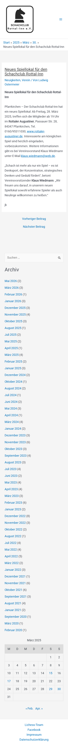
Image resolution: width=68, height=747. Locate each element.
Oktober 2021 (13, 590)
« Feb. (29, 708)
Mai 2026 (11, 281)
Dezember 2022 (15, 516)
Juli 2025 (11, 334)
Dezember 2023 (15, 435)
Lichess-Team (34, 725)
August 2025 (13, 328)
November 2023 (15, 442)
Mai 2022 (11, 549)
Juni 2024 (11, 401)
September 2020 (16, 616)
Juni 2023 (11, 475)
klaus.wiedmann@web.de (38, 156)
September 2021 (16, 596)
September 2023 (16, 455)
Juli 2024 (11, 395)
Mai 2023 (11, 482)
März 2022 (12, 563)
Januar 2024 (13, 428)
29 (50, 689)
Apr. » (39, 708)
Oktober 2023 (13, 449)
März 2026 (12, 287)
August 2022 (13, 536)
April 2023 (11, 489)
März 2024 (12, 422)
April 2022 (11, 556)
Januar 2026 (13, 301)
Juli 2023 (11, 469)
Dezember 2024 (15, 375)
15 (50, 673)
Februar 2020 (13, 630)
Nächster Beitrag (34, 226)
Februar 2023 (13, 502)
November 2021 (15, 583)
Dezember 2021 (15, 576)
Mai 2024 (11, 408)
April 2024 (11, 415)
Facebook (34, 729)
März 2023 (12, 496)
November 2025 (15, 314)
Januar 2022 (13, 569)
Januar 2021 (13, 610)
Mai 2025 (11, 341)
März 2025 (12, 354)
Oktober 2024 (13, 381)
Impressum (34, 734)
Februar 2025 (13, 361)
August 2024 (13, 388)
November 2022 (15, 522)
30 (59, 689)
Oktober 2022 (13, 529)
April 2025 (11, 348)
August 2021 (13, 603)
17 (9, 681)
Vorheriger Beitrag (34, 218)
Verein (26, 80)
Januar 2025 (13, 368)
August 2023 (13, 462)
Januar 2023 (13, 509)
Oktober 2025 (13, 321)
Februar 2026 (13, 294)
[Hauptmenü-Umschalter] (61, 19)
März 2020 (12, 623)
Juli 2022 (11, 543)
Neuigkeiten (12, 80)
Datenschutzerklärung (34, 739)
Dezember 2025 (15, 308)
